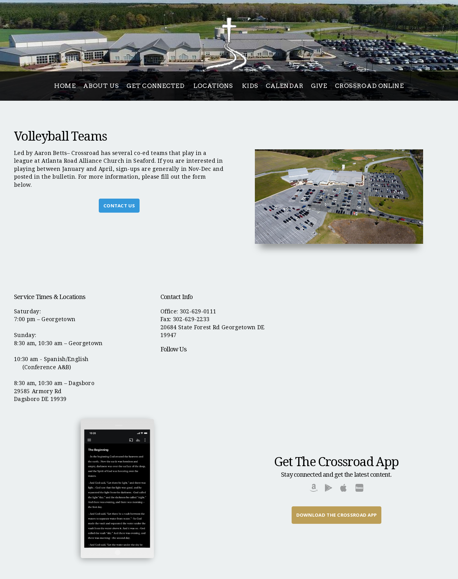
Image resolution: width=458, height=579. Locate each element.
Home (65, 85)
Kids (250, 85)
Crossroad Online (369, 85)
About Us (101, 85)
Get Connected (156, 85)
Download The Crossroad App (336, 515)
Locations (214, 85)
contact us (119, 205)
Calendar (284, 85)
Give (319, 85)
